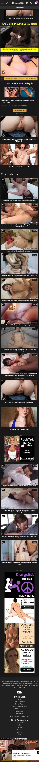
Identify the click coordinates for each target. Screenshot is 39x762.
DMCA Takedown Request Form (19, 716)
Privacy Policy (19, 704)
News (19, 699)
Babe (19, 734)
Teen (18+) (19, 722)
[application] (19, 37)
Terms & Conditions (19, 701)
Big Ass (19, 732)
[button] (19, 37)
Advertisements (19, 711)
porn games (20, 7)
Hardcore (19, 725)
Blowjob (19, 730)
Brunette (19, 727)
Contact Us (19, 713)
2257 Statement (19, 709)
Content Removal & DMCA (19, 706)
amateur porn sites (18, 683)
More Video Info (19, 110)
